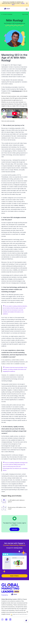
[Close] (27, 3)
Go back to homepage (7, 14)
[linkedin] (21, 16)
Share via (24, 14)
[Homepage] (7, 8)
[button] (27, 9)
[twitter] (24, 16)
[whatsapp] (26, 16)
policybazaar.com (17, 91)
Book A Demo (14, 576)
